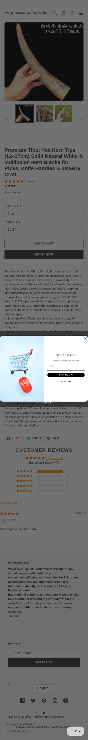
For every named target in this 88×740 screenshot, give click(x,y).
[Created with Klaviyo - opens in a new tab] (44, 403)
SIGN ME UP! (66, 375)
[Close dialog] (85, 338)
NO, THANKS (66, 381)
